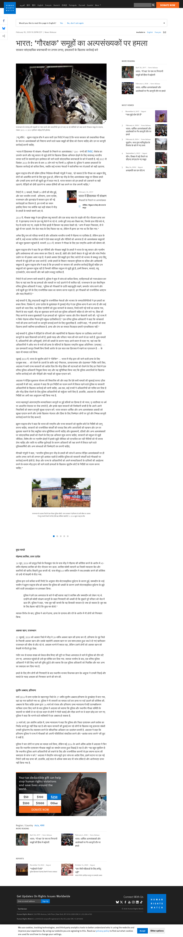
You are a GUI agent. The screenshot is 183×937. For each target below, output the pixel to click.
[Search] (153, 5)
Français (48, 5)
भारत (42, 825)
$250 (54, 797)
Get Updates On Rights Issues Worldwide (43, 896)
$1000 (40, 803)
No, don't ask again (75, 23)
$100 (40, 797)
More (98, 5)
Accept (142, 930)
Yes (61, 23)
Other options (157, 930)
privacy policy (102, 930)
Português (73, 5)
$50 (26, 797)
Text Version (22, 909)
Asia (36, 825)
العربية (22, 5)
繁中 (34, 5)
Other (54, 803)
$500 (26, 803)
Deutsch (57, 5)
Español (90, 5)
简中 (28, 5)
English (40, 5)
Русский (82, 5)
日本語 (64, 5)
